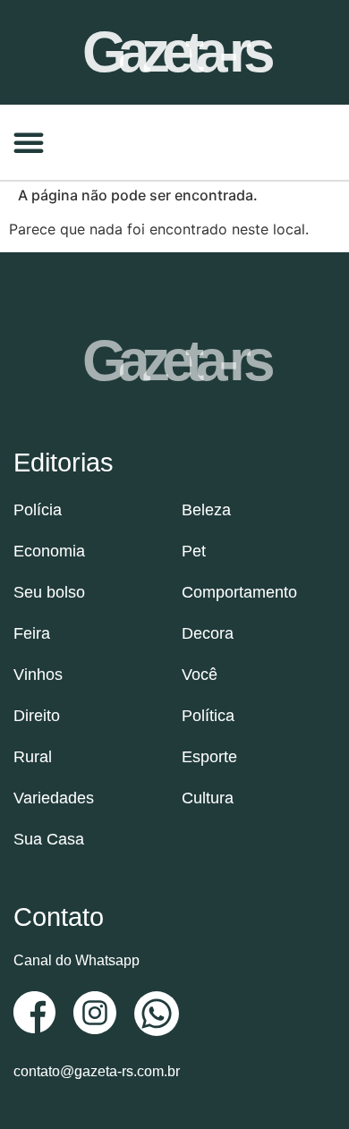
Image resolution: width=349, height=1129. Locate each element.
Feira (31, 633)
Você (199, 674)
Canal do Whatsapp (76, 960)
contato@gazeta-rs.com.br (96, 1071)
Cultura (208, 798)
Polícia (37, 510)
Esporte (209, 757)
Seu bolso (49, 592)
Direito (36, 716)
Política (208, 716)
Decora (208, 633)
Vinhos (38, 674)
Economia (49, 551)
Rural (32, 757)
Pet (194, 551)
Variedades (53, 798)
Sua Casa (48, 839)
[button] (28, 142)
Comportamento (239, 592)
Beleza (206, 510)
